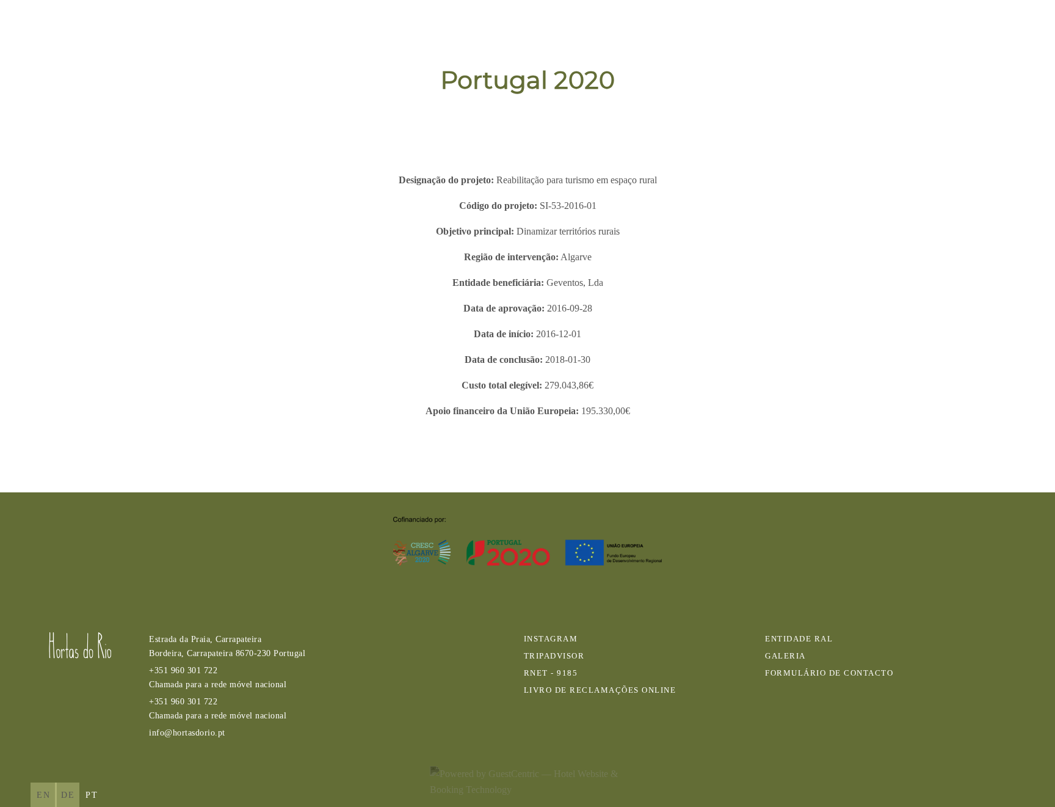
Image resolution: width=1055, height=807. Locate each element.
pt (91, 795)
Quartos (752, 25)
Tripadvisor (554, 656)
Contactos (971, 25)
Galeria (892, 25)
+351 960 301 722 (217, 677)
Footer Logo (80, 645)
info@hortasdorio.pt (187, 732)
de (68, 795)
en (44, 795)
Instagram (551, 639)
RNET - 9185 (551, 673)
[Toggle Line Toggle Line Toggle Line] (1022, 24)
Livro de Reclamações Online (600, 690)
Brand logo (61, 25)
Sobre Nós (675, 25)
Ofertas (823, 25)
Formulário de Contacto (829, 673)
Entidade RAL (799, 639)
